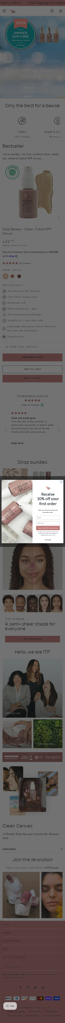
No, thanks (48, 540)
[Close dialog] (61, 481)
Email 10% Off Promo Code (48, 528)
